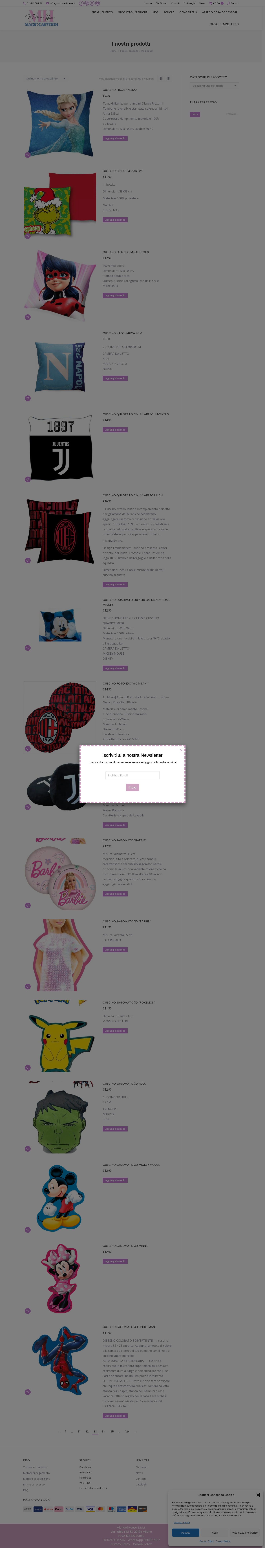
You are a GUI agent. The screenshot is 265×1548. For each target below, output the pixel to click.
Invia (132, 787)
